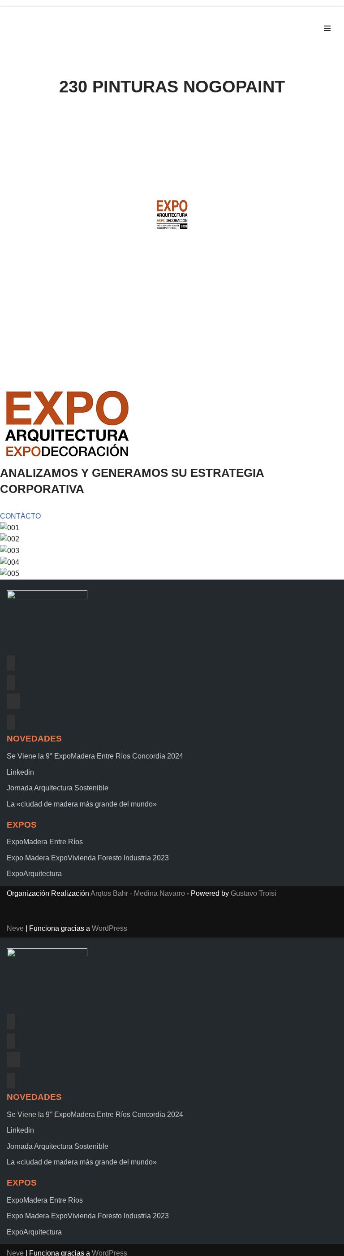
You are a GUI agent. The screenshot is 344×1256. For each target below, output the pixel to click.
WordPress (109, 928)
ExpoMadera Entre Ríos (45, 842)
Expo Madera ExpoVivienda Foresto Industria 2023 (88, 858)
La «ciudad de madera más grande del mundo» (82, 804)
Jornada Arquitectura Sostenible (57, 788)
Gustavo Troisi (253, 893)
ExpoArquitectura (34, 873)
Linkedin (20, 772)
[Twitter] (11, 681)
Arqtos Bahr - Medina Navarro (137, 893)
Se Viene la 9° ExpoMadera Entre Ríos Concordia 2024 (95, 756)
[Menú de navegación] (327, 28)
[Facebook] (11, 662)
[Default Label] (13, 701)
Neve (15, 928)
